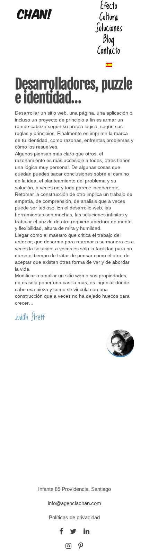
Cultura (109, 17)
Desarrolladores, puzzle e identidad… (73, 91)
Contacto (108, 50)
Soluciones (108, 28)
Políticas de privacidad (74, 517)
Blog (108, 39)
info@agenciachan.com (74, 503)
